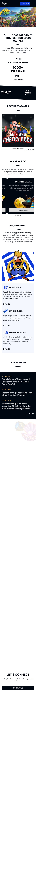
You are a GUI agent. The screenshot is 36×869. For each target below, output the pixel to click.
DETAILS (18, 133)
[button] (6, 129)
